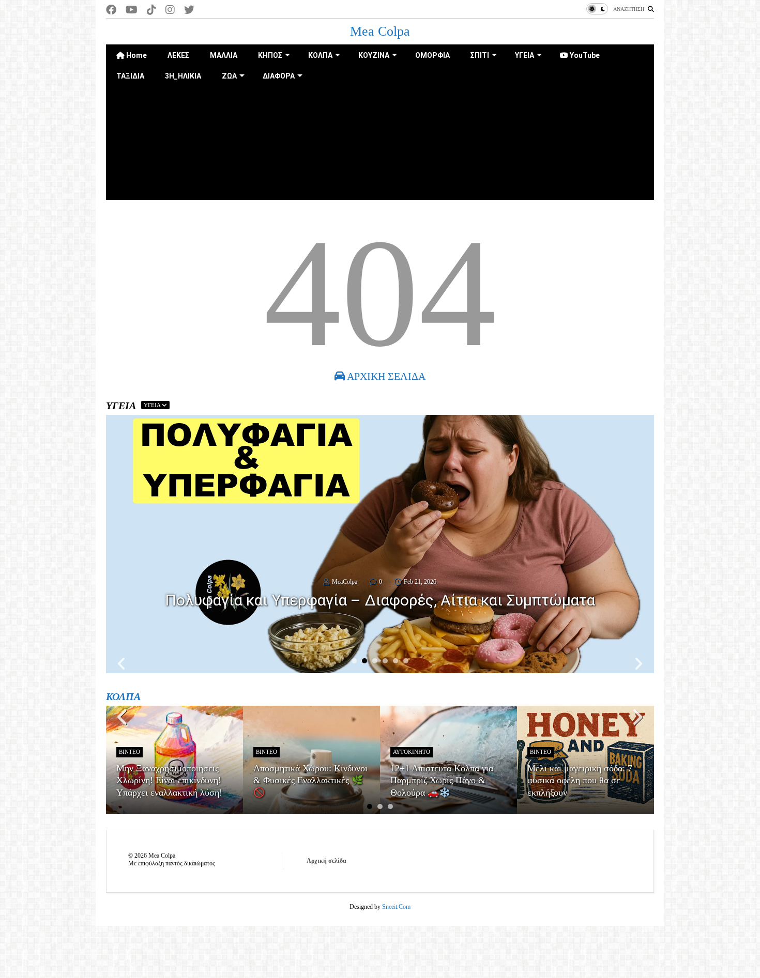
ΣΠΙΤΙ (479, 55)
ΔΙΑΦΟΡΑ (279, 76)
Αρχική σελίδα (326, 860)
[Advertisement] (380, 158)
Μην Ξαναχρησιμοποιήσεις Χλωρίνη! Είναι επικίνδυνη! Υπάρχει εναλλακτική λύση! (169, 780)
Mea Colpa (380, 31)
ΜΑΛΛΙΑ (223, 55)
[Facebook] (111, 10)
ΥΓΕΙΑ (524, 55)
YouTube (584, 55)
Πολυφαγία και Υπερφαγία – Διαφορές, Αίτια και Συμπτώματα (380, 600)
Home (136, 55)
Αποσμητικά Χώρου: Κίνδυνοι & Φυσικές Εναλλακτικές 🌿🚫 (310, 780)
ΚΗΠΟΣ (270, 55)
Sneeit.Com (396, 906)
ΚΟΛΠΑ (320, 55)
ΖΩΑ (229, 76)
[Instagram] (170, 10)
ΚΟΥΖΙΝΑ (373, 55)
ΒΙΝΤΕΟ (129, 752)
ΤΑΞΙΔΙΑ (130, 76)
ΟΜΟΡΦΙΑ (432, 55)
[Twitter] (189, 10)
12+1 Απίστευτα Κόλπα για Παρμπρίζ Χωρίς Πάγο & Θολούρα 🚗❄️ (441, 780)
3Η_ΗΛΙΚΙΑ (183, 76)
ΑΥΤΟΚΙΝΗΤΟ (411, 752)
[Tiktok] (151, 10)
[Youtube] (132, 10)
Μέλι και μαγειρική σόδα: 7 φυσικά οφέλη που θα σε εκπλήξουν (579, 780)
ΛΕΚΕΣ (178, 55)
